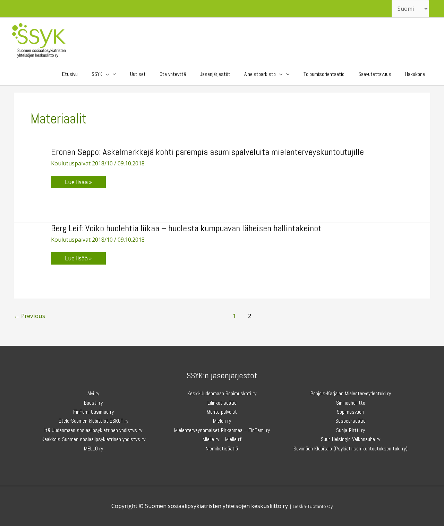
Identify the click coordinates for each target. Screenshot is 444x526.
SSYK (97, 74)
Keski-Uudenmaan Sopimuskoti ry (221, 393)
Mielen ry (222, 420)
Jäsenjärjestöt (215, 74)
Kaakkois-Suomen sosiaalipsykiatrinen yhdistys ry (93, 439)
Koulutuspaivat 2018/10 (82, 163)
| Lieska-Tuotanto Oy (311, 506)
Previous (29, 316)
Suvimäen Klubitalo (312, 448)
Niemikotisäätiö (222, 448)
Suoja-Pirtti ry (350, 430)
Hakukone (415, 74)
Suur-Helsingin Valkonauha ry (350, 439)
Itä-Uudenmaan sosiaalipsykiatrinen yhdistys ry (93, 430)
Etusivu (70, 74)
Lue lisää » (85, 183)
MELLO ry (93, 448)
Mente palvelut (222, 411)
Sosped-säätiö (350, 420)
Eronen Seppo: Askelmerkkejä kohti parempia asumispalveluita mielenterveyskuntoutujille (207, 152)
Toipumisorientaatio (324, 74)
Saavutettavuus (374, 74)
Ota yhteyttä (173, 74)
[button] (105, 74)
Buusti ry (93, 402)
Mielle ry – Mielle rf (222, 439)
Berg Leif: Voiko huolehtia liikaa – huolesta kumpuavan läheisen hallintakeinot (186, 228)
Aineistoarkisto (260, 74)
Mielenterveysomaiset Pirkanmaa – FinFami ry (222, 430)
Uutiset (138, 74)
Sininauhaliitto (350, 402)
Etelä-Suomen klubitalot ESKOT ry (93, 420)
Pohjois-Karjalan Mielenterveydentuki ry (350, 393)
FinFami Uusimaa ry (93, 411)
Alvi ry (93, 393)
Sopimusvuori (350, 411)
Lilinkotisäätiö (222, 402)
